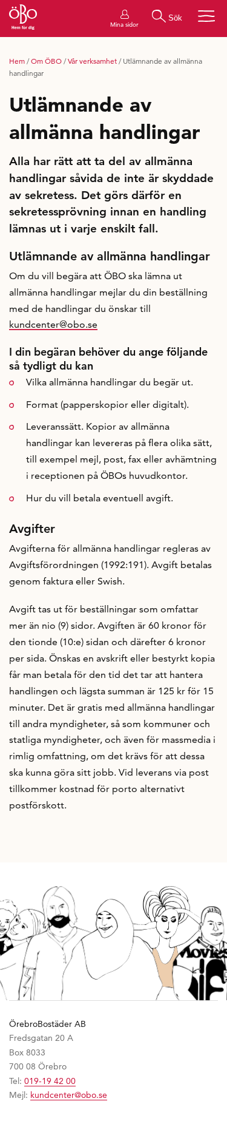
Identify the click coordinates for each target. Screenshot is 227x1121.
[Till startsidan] (23, 18)
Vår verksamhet (92, 61)
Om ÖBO (46, 61)
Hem (17, 61)
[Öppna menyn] (206, 16)
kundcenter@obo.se (53, 324)
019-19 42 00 (50, 1080)
